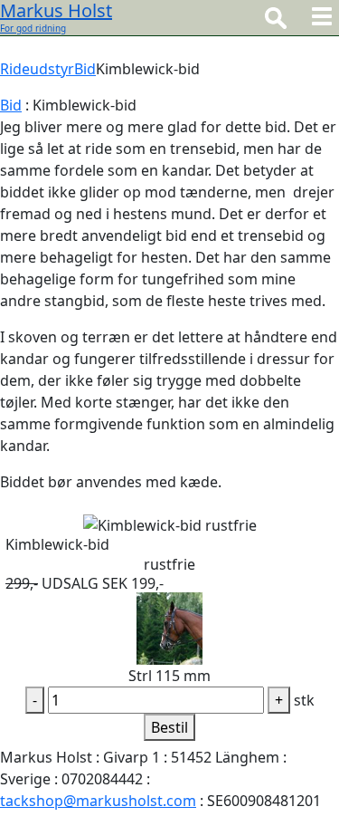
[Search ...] (276, 17)
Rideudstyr (37, 69)
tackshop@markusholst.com (98, 801)
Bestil (169, 727)
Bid (85, 69)
